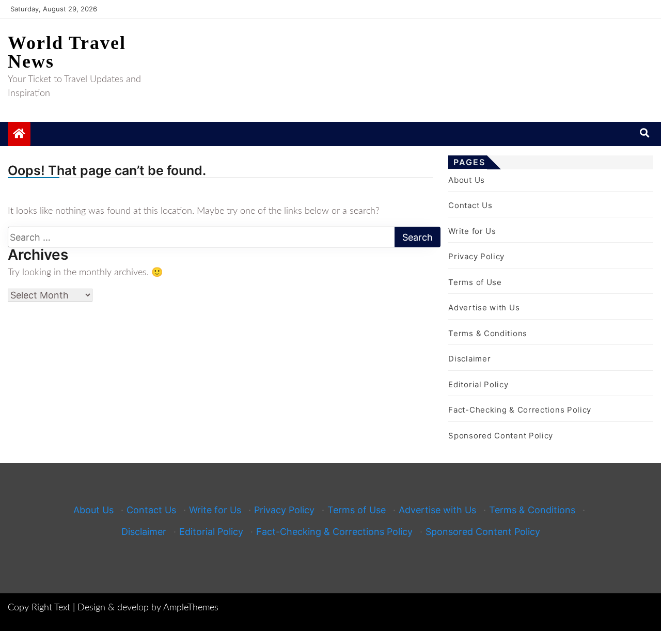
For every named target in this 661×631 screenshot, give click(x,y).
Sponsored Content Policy (500, 435)
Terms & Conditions (487, 333)
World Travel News (67, 52)
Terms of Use (474, 282)
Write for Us (472, 231)
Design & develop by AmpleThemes (147, 607)
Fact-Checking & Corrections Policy (519, 410)
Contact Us (470, 205)
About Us (466, 180)
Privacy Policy (476, 256)
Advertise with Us (484, 307)
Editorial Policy (478, 384)
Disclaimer (469, 359)
